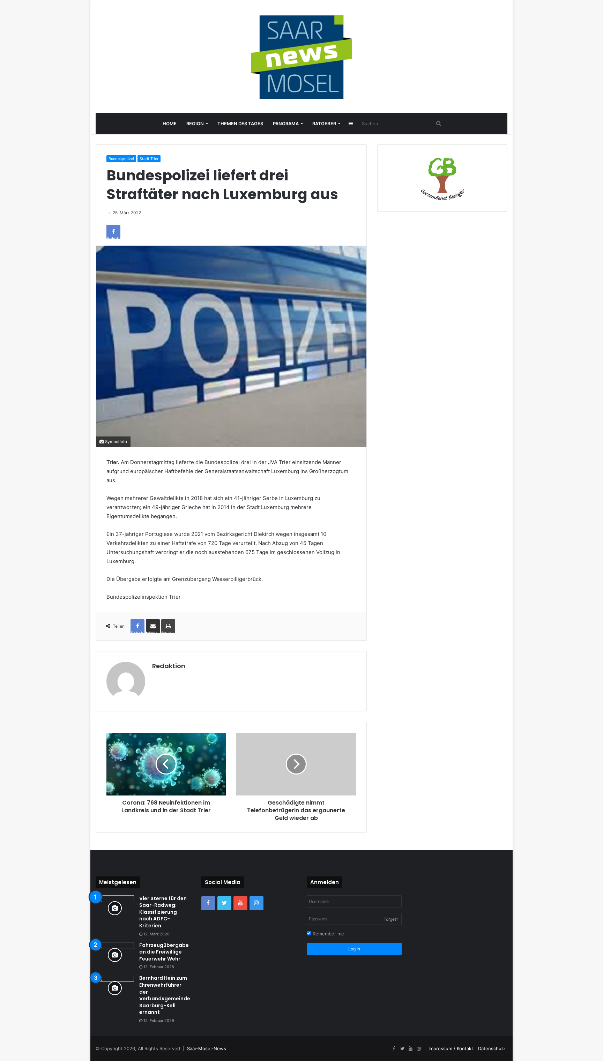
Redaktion (168, 666)
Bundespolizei (121, 158)
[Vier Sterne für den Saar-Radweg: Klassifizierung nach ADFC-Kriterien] (115, 908)
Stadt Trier (149, 158)
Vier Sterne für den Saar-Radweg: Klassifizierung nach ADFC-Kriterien (163, 912)
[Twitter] (224, 903)
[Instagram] (256, 903)
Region (195, 123)
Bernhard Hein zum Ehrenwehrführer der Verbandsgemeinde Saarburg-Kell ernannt (164, 995)
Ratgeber (324, 123)
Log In (354, 948)
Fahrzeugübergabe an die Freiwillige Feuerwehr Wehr (164, 952)
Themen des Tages (240, 123)
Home (170, 123)
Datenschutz (492, 1048)
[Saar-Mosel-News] (301, 56)
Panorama (286, 123)
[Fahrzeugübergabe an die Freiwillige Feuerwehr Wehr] (115, 955)
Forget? (391, 919)
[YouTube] (240, 903)
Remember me (327, 933)
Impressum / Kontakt (451, 1048)
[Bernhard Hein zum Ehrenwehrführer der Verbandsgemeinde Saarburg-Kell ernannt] (115, 988)
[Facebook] (208, 903)
